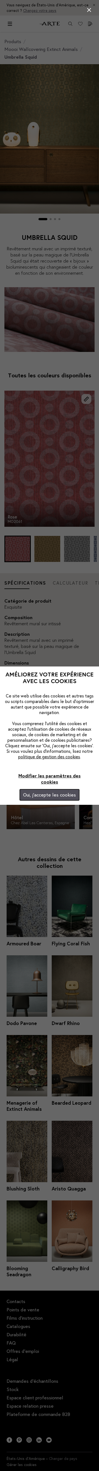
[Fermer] (89, 10)
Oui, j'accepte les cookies (49, 795)
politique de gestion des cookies (49, 756)
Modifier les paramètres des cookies (49, 778)
